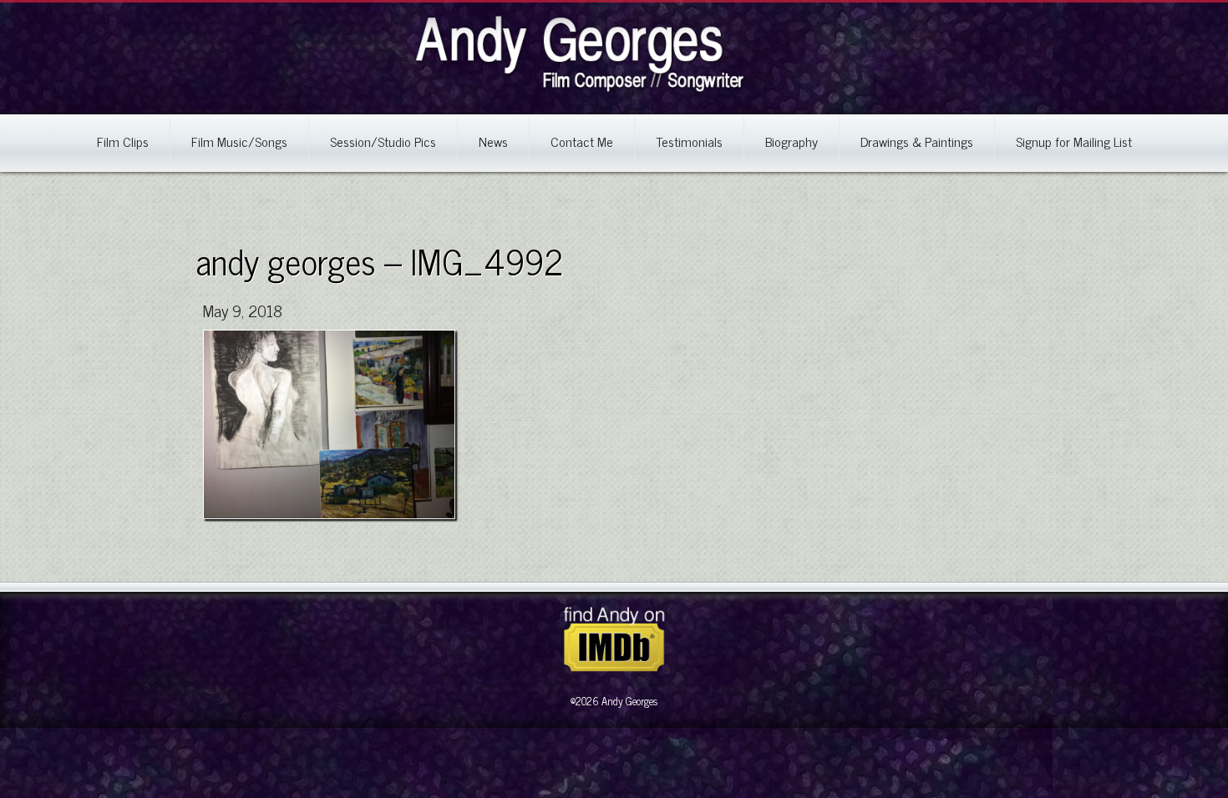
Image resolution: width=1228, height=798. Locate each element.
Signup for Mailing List (1074, 141)
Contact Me (582, 141)
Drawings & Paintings (916, 141)
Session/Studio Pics (383, 141)
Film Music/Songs (239, 141)
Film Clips (123, 141)
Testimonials (689, 141)
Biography (791, 141)
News (493, 141)
